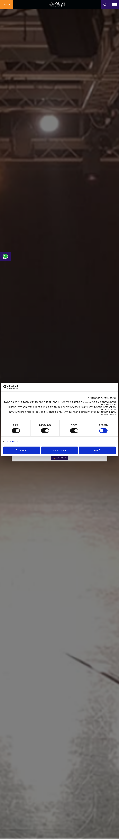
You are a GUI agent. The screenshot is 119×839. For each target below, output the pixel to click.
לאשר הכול (21, 450)
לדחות (97, 450)
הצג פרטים (12, 441)
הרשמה (6, 4)
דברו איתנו (5, 256)
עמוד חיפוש (105, 4)
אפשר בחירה (59, 450)
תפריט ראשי (114, 4)
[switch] (74, 430)
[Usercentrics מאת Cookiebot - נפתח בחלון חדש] (16, 387)
